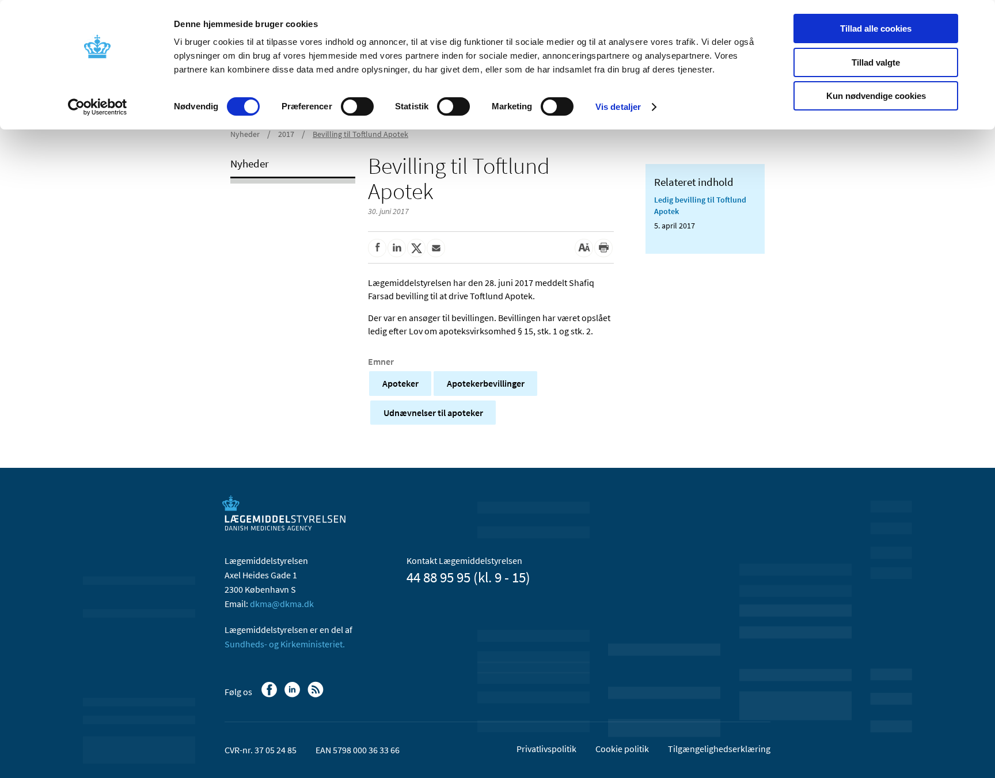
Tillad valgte (876, 62)
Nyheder (245, 134)
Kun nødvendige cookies (876, 96)
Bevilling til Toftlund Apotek (360, 134)
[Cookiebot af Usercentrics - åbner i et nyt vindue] (97, 107)
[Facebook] (270, 695)
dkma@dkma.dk (282, 603)
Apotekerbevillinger (486, 383)
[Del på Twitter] (416, 248)
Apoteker (400, 383)
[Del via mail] (436, 248)
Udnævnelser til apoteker (433, 412)
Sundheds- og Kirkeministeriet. (285, 644)
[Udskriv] (603, 248)
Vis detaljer (618, 107)
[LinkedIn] (293, 695)
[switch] (357, 106)
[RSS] (316, 695)
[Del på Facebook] (377, 248)
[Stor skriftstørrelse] (584, 248)
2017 (286, 134)
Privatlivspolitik (546, 748)
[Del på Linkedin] (397, 248)
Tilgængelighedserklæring (719, 748)
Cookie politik (622, 748)
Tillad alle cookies (876, 28)
